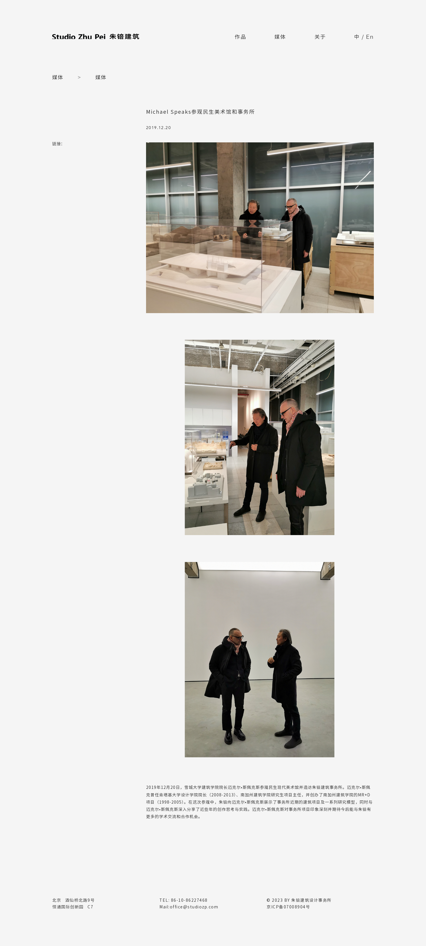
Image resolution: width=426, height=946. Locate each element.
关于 (320, 36)
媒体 (280, 36)
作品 (240, 36)
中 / (364, 37)
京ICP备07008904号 (288, 907)
